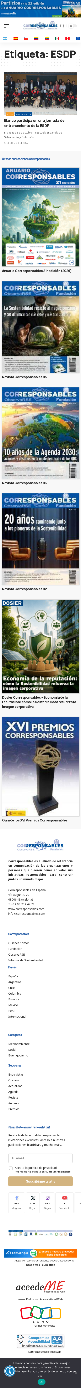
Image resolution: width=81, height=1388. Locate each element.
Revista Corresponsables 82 (24, 589)
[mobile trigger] (7, 26)
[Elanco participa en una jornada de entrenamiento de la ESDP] (40, 93)
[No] (76, 1373)
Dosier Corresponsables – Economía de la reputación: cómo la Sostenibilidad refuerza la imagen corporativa (39, 702)
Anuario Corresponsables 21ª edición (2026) (37, 270)
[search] (62, 26)
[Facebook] (16, 1202)
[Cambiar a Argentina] (5, 38)
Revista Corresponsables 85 (24, 377)
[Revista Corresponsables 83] (40, 433)
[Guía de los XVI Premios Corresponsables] (40, 766)
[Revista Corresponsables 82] (40, 539)
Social (10, 114)
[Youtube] (64, 1202)
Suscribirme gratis (40, 1181)
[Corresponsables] (40, 25)
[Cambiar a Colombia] (36, 38)
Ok (41, 1381)
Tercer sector (23, 114)
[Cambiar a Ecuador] (47, 38)
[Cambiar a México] (57, 38)
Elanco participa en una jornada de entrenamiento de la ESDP (34, 123)
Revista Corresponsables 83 (24, 483)
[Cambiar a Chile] (26, 38)
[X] (33, 1202)
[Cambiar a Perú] (67, 38)
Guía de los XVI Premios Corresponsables (35, 820)
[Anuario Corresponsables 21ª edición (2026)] (40, 217)
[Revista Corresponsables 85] (40, 327)
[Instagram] (47, 1202)
